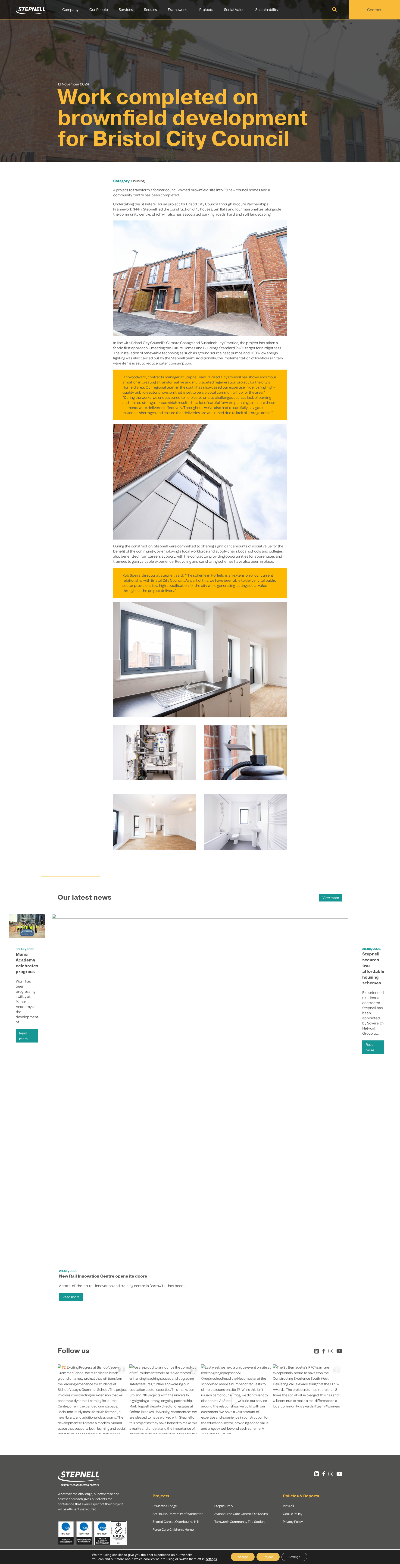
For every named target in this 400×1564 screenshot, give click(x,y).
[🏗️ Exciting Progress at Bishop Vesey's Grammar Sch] (92, 1399)
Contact (374, 9)
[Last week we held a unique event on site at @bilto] (236, 1399)
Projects (206, 9)
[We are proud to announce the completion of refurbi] (164, 1399)
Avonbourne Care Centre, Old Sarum (241, 1513)
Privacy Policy (293, 1521)
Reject (268, 1557)
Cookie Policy (292, 1513)
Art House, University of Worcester (178, 1513)
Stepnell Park (223, 1506)
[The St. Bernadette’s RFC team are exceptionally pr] (307, 1399)
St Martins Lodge (165, 1506)
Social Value (234, 9)
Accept (243, 1557)
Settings (294, 1557)
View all (288, 1506)
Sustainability (266, 9)
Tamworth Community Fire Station (239, 1521)
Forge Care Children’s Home (173, 1529)
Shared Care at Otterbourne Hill (176, 1521)
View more (330, 897)
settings (211, 1559)
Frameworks (178, 9)
